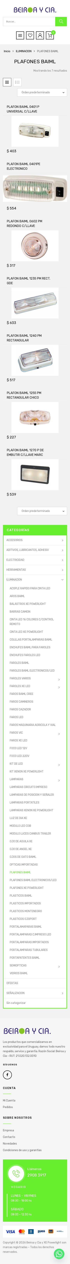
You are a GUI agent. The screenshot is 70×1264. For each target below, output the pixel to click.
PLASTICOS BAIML (21, 895)
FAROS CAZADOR (20, 709)
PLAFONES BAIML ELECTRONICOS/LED (33, 880)
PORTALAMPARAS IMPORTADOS (29, 942)
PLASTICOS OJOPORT (23, 919)
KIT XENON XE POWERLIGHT (27, 771)
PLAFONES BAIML (20, 872)
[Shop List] (17, 82)
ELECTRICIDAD (15, 560)
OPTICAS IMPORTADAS (24, 864)
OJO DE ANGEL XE (21, 849)
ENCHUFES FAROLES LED (25, 655)
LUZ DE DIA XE (18, 818)
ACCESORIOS (14, 540)
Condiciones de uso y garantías (22, 1150)
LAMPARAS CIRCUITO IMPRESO (28, 787)
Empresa (8, 1130)
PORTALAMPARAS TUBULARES (29, 950)
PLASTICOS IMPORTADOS (25, 903)
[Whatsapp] (59, 1254)
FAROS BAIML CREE (21, 694)
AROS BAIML (17, 596)
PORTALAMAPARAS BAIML (26, 926)
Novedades (10, 1143)
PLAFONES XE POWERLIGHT (27, 888)
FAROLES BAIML (19, 663)
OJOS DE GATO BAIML (23, 857)
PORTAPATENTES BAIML (24, 957)
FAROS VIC (16, 732)
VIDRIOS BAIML (19, 973)
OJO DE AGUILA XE (21, 841)
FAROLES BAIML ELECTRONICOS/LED (32, 670)
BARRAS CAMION (20, 611)
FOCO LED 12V (18, 748)
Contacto (9, 1137)
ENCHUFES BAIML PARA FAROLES (30, 647)
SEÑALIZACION (15, 993)
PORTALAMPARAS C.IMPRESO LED (30, 934)
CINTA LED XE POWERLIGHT (26, 632)
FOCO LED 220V (19, 756)
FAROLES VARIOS (20, 678)
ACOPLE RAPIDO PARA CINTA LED (30, 588)
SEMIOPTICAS (18, 965)
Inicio (7, 51)
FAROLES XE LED (20, 686)
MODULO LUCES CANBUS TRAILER (30, 833)
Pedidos (8, 1107)
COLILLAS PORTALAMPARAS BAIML (31, 639)
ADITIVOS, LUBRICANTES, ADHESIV (27, 550)
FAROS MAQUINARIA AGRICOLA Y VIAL (33, 725)
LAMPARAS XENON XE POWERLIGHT (31, 810)
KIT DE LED (16, 763)
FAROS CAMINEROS (21, 701)
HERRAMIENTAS (16, 569)
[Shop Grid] (7, 82)
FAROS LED (16, 717)
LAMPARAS (16, 779)
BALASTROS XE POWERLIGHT (28, 604)
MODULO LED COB (20, 826)
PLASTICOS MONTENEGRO (26, 911)
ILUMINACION (24, 51)
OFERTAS (12, 983)
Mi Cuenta (9, 1100)
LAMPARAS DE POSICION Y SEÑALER (32, 794)
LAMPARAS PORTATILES (24, 802)
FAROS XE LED (18, 740)
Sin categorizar (16, 1003)
